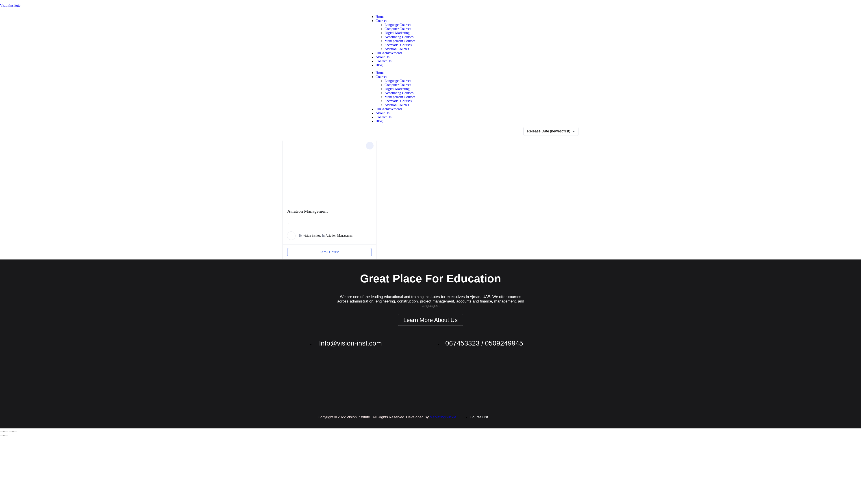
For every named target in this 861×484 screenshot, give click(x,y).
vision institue (312, 235)
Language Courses (398, 25)
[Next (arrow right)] (6, 435)
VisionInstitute (10, 5)
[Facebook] (512, 16)
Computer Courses (398, 29)
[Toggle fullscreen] (6, 431)
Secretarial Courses (398, 45)
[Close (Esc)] (15, 431)
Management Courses (400, 41)
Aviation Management (307, 211)
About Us (382, 57)
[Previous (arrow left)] (2, 435)
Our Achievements (389, 53)
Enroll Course (329, 252)
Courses (381, 21)
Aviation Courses (397, 49)
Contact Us (383, 61)
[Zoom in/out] (2, 431)
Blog (379, 65)
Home (380, 17)
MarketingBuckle (443, 417)
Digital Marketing (397, 33)
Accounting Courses (399, 37)
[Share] (11, 431)
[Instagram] (500, 16)
